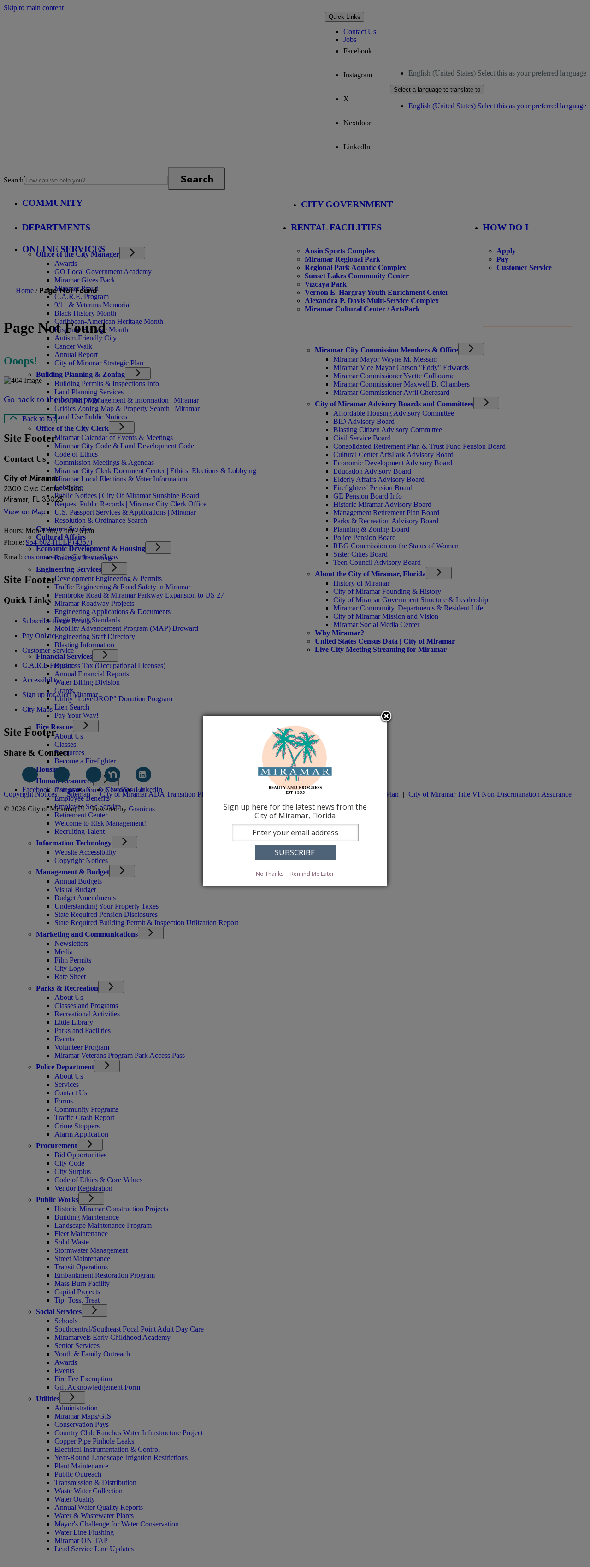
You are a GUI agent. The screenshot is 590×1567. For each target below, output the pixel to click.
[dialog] (295, 801)
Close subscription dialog (386, 717)
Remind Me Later (312, 874)
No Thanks (269, 874)
